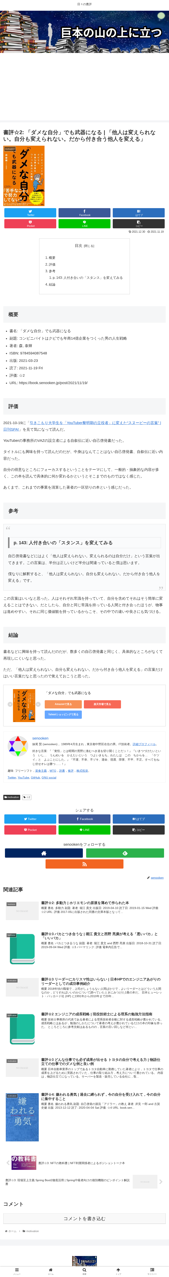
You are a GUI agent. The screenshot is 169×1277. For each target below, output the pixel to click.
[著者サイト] (44, 853)
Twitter (12, 777)
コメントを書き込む (84, 1218)
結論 (52, 284)
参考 (52, 271)
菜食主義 (41, 770)
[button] (156, 702)
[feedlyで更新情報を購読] (125, 853)
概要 (52, 257)
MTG (53, 770)
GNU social (49, 777)
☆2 (28, 797)
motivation (13, 797)
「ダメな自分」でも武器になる (68, 693)
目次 (78, 246)
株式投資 (82, 770)
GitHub (35, 777)
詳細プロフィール (144, 744)
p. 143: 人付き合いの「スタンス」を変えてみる (88, 277)
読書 (62, 770)
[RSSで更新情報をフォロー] (84, 864)
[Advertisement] (84, 91)
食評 (71, 770)
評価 (52, 264)
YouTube (23, 777)
